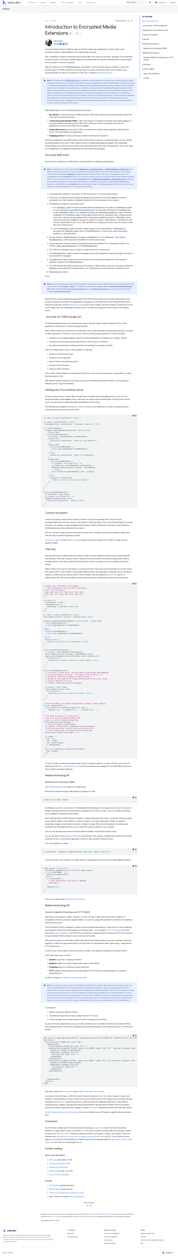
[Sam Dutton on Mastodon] (61, 44)
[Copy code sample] (136, 415)
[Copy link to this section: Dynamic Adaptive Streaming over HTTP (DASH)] (92, 912)
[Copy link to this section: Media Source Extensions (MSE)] (76, 782)
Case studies (108, 1240)
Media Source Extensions (58, 1167)
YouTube (143, 1237)
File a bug (71, 1233)
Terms (4, 1252)
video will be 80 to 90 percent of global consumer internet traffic (80, 1137)
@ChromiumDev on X (148, 1233)
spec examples (79, 407)
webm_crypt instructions (67, 766)
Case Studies (91, 2)
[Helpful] (128, 20)
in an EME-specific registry (62, 291)
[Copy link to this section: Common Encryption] (69, 513)
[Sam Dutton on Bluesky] (63, 44)
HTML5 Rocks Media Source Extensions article (66, 1193)
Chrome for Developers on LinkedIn (152, 1240)
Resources (32, 2)
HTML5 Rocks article (77, 899)
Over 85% (65, 1134)
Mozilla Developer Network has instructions (61, 1112)
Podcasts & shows (110, 1243)
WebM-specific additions (101, 289)
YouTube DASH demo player (92, 1092)
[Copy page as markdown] (77, 33)
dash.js (62, 1102)
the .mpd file (67, 1092)
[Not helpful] (131, 20)
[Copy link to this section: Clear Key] (57, 549)
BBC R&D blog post (77, 1197)
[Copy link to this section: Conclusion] (59, 1121)
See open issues (73, 1237)
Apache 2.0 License (53, 1216)
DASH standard (55, 1171)
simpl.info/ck (112, 575)
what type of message (77, 305)
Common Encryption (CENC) (60, 1164)
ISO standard (76, 540)
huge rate (98, 1128)
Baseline (53, 2)
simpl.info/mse (72, 836)
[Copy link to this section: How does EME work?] (71, 155)
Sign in (173, 2)
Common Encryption (52, 540)
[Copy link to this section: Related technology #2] (71, 905)
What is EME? (54, 1189)
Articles (6, 9)
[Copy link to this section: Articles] (54, 1181)
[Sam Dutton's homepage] (66, 44)
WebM (72, 286)
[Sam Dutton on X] (55, 44)
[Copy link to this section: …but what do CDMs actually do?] (83, 317)
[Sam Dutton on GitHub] (58, 44)
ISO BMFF (65, 286)
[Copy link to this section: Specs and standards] (67, 1155)
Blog (80, 2)
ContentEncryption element (76, 289)
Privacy (10, 1252)
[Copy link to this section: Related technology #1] (71, 775)
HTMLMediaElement (72, 80)
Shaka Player (94, 1108)
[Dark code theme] (133, 415)
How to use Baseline (67, 2)
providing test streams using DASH (73, 978)
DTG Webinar (54, 1185)
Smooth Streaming (61, 933)
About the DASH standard (59, 1175)
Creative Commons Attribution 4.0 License (100, 1214)
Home (47, 21)
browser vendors (120, 1139)
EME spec (53, 1160)
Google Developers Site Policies (82, 1216)
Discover (43, 2)
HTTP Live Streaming (114, 930)
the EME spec (107, 73)
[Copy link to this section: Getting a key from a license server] (85, 390)
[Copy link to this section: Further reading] (64, 1149)
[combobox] (136, 2)
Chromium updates (110, 1237)
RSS (142, 1243)
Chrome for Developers (111, 1233)
